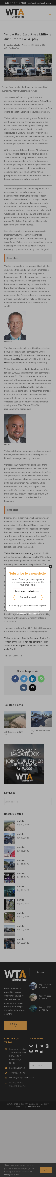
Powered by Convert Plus (28, 613)
